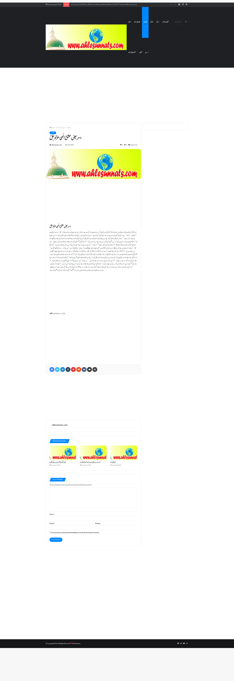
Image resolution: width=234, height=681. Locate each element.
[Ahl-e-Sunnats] (86, 37)
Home (53, 127)
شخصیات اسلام (165, 22)
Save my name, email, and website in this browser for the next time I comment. (75, 532)
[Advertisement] (117, 100)
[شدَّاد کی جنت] (123, 453)
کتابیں (140, 52)
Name (51, 514)
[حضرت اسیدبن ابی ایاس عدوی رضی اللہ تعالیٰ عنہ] (93, 453)
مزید (146, 52)
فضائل (151, 22)
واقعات (145, 22)
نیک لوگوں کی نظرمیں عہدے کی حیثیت (57, 462)
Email (52, 523)
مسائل (157, 22)
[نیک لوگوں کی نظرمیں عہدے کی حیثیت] (62, 453)
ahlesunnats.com (56, 145)
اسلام (129, 22)
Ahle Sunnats (76, 643)
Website (97, 523)
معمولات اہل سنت (132, 52)
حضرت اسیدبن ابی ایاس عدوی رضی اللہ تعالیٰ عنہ (90, 462)
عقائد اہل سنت (137, 22)
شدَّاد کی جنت (113, 462)
